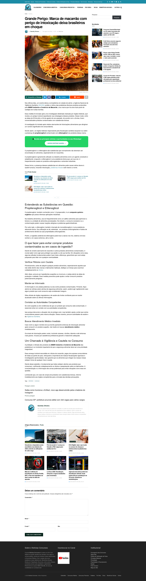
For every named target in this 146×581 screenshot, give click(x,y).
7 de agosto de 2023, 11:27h (49, 31)
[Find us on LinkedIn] (118, 2)
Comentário (29, 497)
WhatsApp (90, 1)
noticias (37, 381)
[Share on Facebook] (49, 97)
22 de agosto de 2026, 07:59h (33, 481)
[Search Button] (121, 7)
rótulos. (40, 270)
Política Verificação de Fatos (63, 1)
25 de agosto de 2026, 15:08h (41, 183)
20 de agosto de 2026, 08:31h (77, 481)
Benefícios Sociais (105, 7)
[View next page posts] (58, 197)
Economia (73, 468)
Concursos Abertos (50, 7)
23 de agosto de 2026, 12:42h (74, 180)
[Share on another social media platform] (86, 97)
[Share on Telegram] (45, 97)
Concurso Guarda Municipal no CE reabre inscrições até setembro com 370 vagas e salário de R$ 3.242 (111, 32)
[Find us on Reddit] (116, 2)
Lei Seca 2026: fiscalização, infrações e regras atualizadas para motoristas (56, 473)
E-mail (27, 526)
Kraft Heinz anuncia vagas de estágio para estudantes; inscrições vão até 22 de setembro (112, 43)
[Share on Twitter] (53, 97)
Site (59, 526)
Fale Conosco (84, 1)
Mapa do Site (94, 568)
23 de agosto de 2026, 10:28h (41, 192)
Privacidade (94, 560)
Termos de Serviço (98, 1)
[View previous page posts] (55, 197)
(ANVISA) (41, 105)
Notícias (30, 13)
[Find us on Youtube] (112, 2)
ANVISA (31, 381)
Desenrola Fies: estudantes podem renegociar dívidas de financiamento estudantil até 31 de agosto (111, 66)
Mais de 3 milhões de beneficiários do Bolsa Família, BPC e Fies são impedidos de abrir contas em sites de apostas (34, 475)
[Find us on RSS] (120, 2)
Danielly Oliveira (34, 31)
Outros (117, 7)
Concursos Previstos (67, 7)
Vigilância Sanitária (33, 316)
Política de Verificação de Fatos (99, 556)
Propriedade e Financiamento (99, 562)
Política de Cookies (51, 1)
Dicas (96, 7)
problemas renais (56, 167)
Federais (80, 7)
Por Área (88, 7)
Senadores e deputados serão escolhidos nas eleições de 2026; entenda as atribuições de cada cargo (43, 178)
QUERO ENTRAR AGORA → (56, 143)
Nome (27, 518)
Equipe (32, 1)
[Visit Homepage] (28, 7)
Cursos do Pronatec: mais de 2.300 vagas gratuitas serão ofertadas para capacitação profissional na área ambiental (112, 78)
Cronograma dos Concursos (98, 552)
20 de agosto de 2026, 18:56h (55, 477)
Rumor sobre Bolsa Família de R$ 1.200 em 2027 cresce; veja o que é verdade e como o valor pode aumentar (111, 55)
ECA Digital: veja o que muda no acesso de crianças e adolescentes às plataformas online (44, 188)
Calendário (37, 7)
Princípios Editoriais (75, 1)
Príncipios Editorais (96, 558)
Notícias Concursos (34, 552)
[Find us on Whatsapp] (107, 2)
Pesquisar (94, 14)
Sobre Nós (27, 1)
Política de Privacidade (40, 1)
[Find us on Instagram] (109, 2)
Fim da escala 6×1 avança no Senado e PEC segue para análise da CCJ (77, 177)
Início (26, 13)
